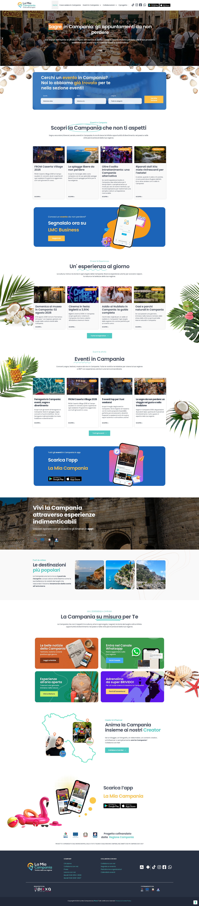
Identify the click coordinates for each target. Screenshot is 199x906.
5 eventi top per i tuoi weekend (113, 401)
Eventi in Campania (91, 5)
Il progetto (123, 5)
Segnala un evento (108, 866)
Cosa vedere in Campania (70, 5)
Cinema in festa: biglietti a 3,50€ (79, 308)
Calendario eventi (108, 872)
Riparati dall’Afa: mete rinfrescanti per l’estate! (150, 170)
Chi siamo (68, 863)
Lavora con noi (70, 872)
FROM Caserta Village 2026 (48, 168)
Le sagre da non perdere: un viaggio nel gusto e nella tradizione (150, 402)
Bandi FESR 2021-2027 (72, 878)
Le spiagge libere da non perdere (81, 168)
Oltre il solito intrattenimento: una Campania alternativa (116, 171)
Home (55, 5)
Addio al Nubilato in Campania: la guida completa (115, 310)
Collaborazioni (109, 5)
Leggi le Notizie (49, 660)
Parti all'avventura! (117, 691)
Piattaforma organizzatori (111, 869)
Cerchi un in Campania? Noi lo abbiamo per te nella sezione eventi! (75, 83)
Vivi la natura (49, 694)
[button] (2, 38)
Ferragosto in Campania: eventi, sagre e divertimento (47, 402)
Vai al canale (114, 660)
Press (66, 869)
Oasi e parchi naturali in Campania (149, 308)
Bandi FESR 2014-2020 (72, 875)
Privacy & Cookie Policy (123, 901)
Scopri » (37, 196)
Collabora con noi (71, 866)
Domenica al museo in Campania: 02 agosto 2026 (48, 310)
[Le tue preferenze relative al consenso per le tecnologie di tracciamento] (195, 902)
